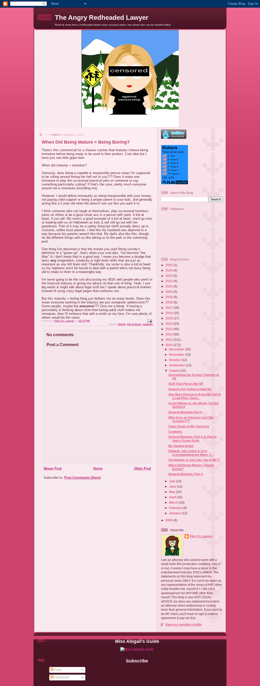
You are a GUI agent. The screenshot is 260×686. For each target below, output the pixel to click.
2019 (169, 297)
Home (97, 468)
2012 (169, 334)
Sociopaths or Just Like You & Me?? (194, 459)
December (177, 349)
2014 (169, 323)
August (174, 370)
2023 (169, 275)
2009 (169, 520)
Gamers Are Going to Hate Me (190, 389)
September (177, 365)
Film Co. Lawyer (201, 536)
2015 (169, 318)
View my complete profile (183, 624)
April (173, 497)
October (175, 360)
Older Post (142, 468)
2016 (169, 313)
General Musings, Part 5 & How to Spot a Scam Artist (192, 438)
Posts (57, 669)
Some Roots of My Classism (188, 426)
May (172, 491)
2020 (169, 291)
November (177, 354)
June (173, 486)
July (172, 481)
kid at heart (134, 324)
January (175, 513)
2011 (169, 339)
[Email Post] (149, 320)
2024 (169, 270)
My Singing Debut (180, 446)
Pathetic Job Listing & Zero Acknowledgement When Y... (190, 452)
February (176, 507)
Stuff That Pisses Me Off (185, 383)
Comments (61, 677)
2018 (169, 302)
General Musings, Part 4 (185, 474)
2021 (169, 286)
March (174, 502)
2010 (169, 345)
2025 (169, 265)
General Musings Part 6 (185, 412)
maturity (148, 324)
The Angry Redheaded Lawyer (101, 17)
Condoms (175, 431)
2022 (169, 281)
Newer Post (52, 468)
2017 (169, 307)
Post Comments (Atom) (82, 477)
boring (122, 324)
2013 (169, 329)
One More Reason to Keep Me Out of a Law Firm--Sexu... (194, 396)
